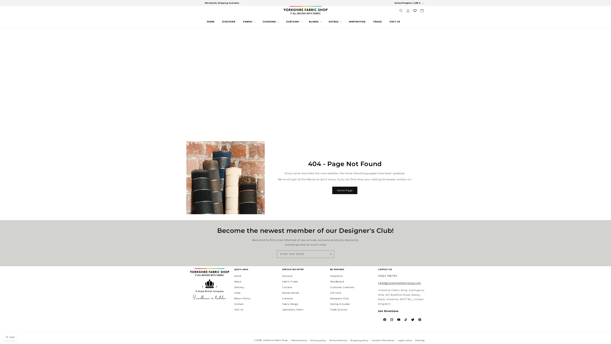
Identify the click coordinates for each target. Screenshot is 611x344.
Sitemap (420, 340)
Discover (287, 276)
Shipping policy (359, 340)
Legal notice (405, 340)
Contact (239, 304)
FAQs (237, 292)
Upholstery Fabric (293, 309)
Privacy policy (318, 340)
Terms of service (338, 340)
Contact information (383, 340)
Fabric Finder (290, 281)
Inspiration (336, 276)
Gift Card (335, 292)
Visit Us (238, 309)
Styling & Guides (340, 304)
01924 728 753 (387, 275)
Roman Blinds (290, 292)
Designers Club (339, 298)
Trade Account (339, 309)
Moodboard (337, 281)
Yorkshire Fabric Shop (275, 340)
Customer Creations (342, 287)
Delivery (239, 287)
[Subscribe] (330, 254)
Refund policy (299, 340)
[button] (249, 21)
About (238, 281)
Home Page (345, 190)
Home (237, 276)
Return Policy (242, 298)
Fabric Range (290, 304)
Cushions (287, 298)
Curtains (287, 287)
